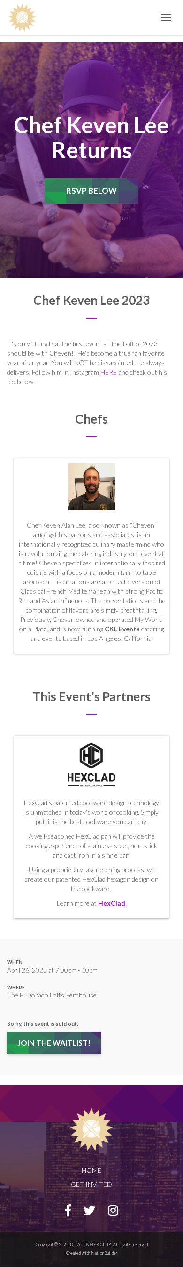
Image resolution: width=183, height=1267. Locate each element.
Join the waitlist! (54, 1042)
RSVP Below (91, 190)
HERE (108, 372)
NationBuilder (104, 1253)
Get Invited (91, 1184)
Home (91, 1170)
